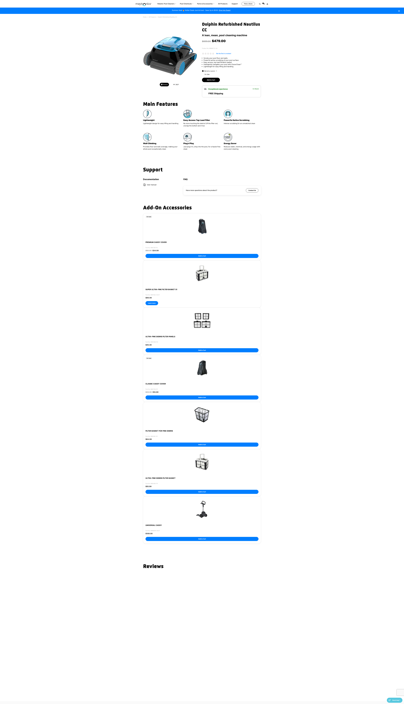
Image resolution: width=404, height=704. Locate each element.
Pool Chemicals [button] (186, 4)
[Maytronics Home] (143, 3)
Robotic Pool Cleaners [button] (165, 4)
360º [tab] (177, 84)
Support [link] (235, 4)
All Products (152, 17)
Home (144, 17)
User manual (151, 185)
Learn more (152, 303)
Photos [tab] (165, 84)
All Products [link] (222, 4)
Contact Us (252, 190)
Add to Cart (211, 80)
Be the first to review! (223, 53)
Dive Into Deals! (225, 10)
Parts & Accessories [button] (205, 4)
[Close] (402, 10)
